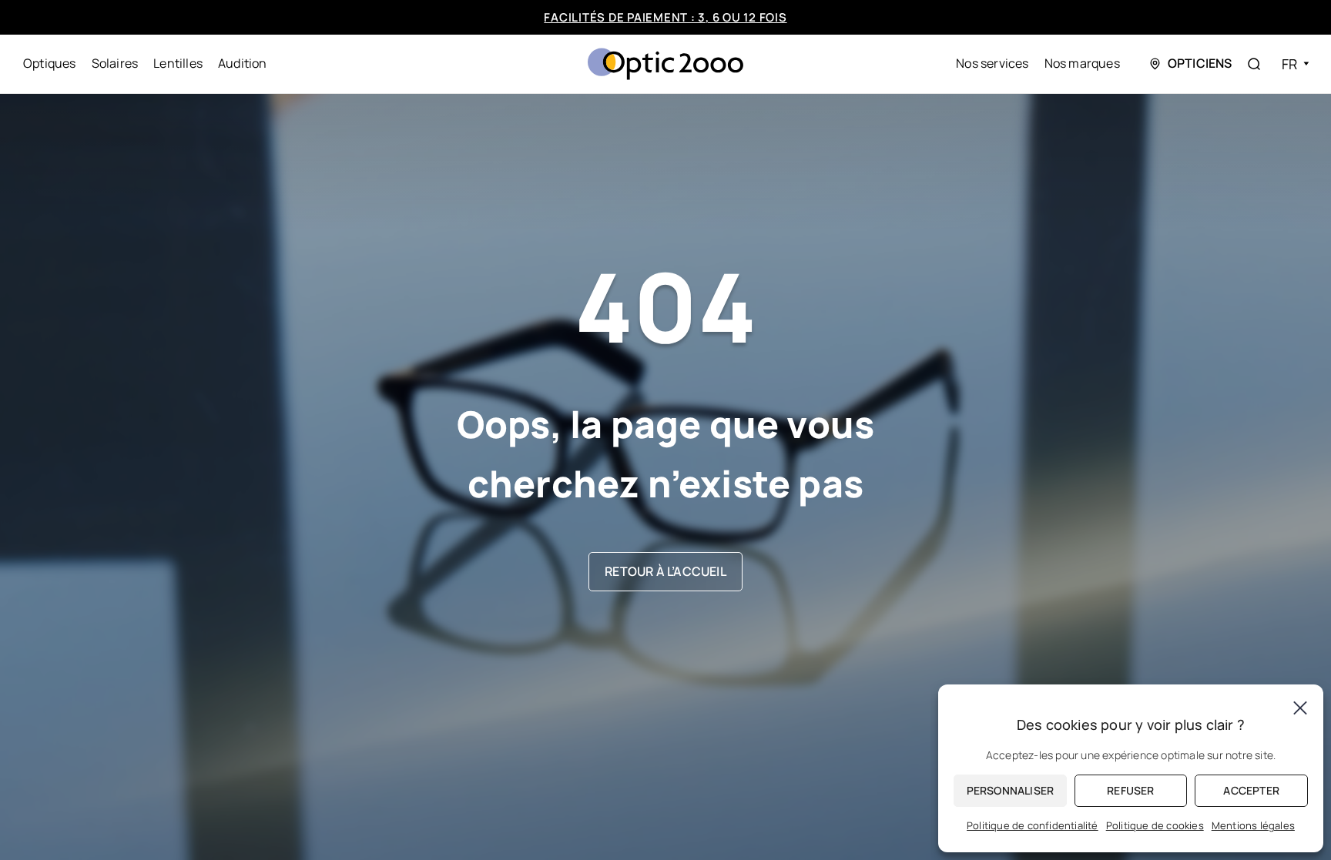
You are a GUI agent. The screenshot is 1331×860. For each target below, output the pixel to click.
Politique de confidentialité (1032, 825)
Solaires (115, 63)
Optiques (49, 63)
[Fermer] (1300, 707)
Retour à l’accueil (665, 571)
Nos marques (1082, 63)
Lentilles (178, 63)
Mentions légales (1253, 825)
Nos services (992, 63)
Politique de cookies (1155, 825)
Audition (242, 63)
